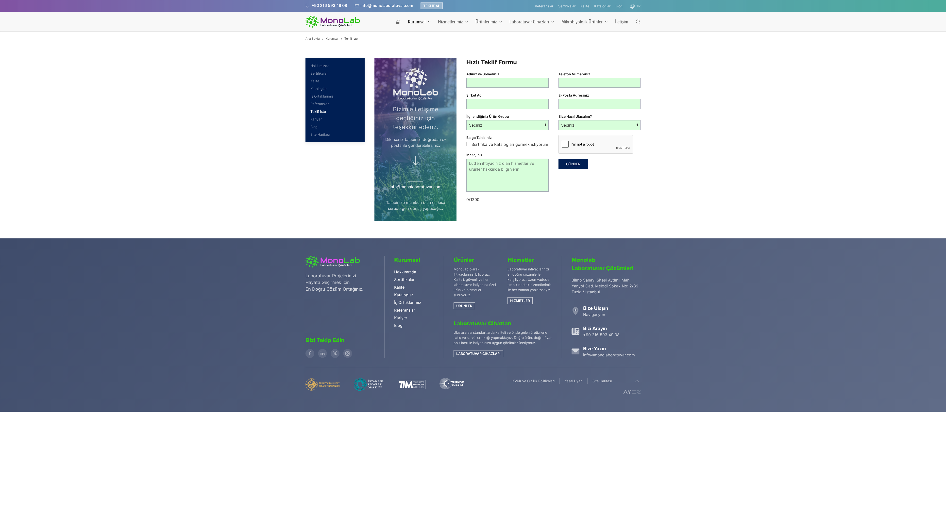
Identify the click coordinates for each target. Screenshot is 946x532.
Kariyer (316, 119)
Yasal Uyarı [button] (573, 381)
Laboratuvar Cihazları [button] (529, 21)
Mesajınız (474, 155)
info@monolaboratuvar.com (386, 5)
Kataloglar (602, 6)
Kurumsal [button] (416, 21)
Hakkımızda (319, 66)
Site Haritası (320, 134)
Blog (619, 6)
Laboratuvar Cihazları (478, 353)
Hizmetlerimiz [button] (450, 21)
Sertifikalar (566, 6)
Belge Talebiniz (479, 137)
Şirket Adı (474, 95)
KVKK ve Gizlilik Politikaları (533, 381)
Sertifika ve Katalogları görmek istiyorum (509, 144)
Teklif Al (431, 6)
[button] (635, 6)
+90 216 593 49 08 (329, 5)
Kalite (584, 6)
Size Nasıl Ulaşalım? (575, 116)
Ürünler (464, 306)
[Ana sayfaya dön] (332, 22)
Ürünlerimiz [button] (486, 21)
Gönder (573, 164)
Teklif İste (318, 111)
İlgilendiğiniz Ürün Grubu (487, 116)
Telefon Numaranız (574, 74)
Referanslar (544, 6)
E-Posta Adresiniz (573, 95)
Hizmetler (520, 301)
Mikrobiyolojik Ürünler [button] (582, 21)
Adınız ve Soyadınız (482, 74)
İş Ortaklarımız (322, 96)
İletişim (621, 21)
